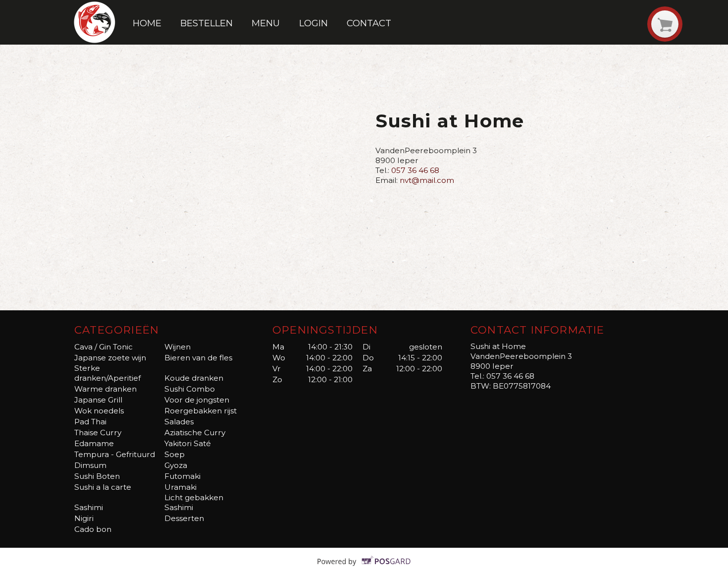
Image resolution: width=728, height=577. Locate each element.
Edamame (94, 443)
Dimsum (90, 465)
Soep (174, 454)
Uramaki (180, 487)
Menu (266, 23)
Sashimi (88, 507)
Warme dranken (105, 389)
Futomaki (182, 476)
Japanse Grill (98, 399)
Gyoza (175, 465)
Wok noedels (99, 410)
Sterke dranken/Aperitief (107, 373)
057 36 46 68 (415, 170)
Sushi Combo (189, 389)
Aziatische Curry (194, 432)
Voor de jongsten (196, 399)
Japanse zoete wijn (110, 357)
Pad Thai (90, 421)
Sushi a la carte (102, 487)
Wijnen (177, 346)
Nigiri (84, 518)
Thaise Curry (97, 432)
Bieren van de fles (198, 357)
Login (313, 23)
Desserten (184, 518)
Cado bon (92, 529)
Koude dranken (193, 378)
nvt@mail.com (427, 180)
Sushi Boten (97, 476)
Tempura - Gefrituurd (114, 454)
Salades (179, 421)
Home (147, 23)
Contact (369, 23)
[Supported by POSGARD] (364, 568)
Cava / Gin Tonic (103, 346)
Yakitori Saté (187, 443)
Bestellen (206, 23)
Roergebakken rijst (200, 410)
